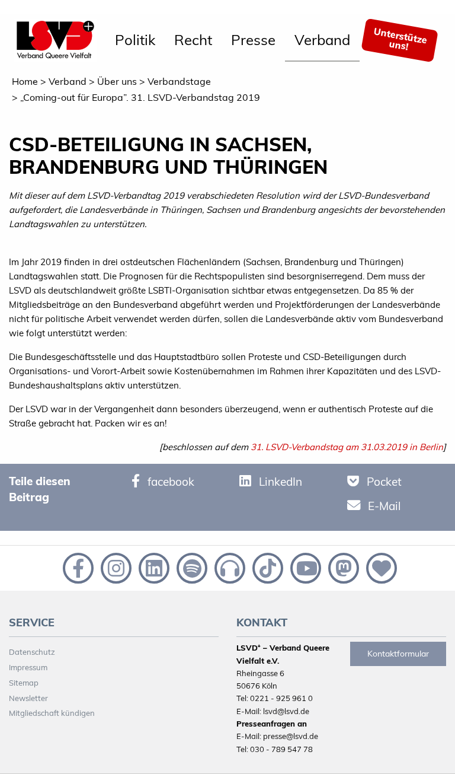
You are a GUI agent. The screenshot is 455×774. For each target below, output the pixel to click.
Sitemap (24, 682)
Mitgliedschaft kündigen (52, 713)
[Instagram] (115, 567)
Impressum (28, 667)
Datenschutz (32, 652)
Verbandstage (179, 81)
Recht (193, 40)
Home (25, 81)
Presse (253, 40)
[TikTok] (267, 567)
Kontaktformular (398, 653)
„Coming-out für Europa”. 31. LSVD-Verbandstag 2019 (140, 97)
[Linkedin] (153, 567)
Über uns (117, 81)
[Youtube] (304, 567)
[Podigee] (229, 567)
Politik (135, 40)
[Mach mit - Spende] (379, 567)
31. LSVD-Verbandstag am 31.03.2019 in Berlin (347, 447)
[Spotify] (191, 567)
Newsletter (28, 698)
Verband (322, 40)
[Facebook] (77, 567)
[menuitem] (135, 40)
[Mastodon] (342, 567)
